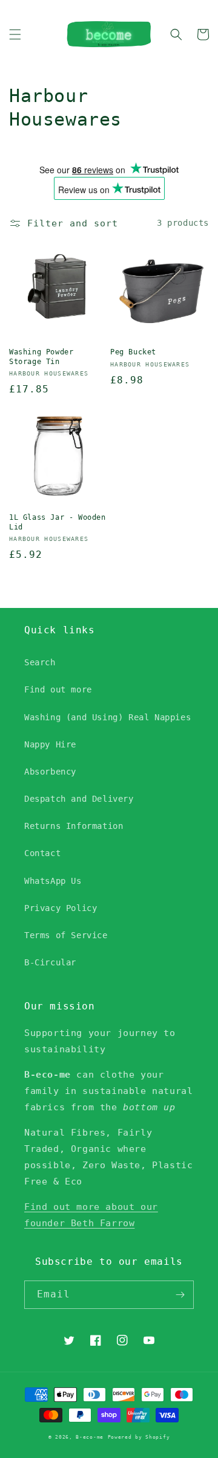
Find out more (58, 689)
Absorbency (50, 771)
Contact (42, 853)
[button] (15, 34)
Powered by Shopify (139, 1437)
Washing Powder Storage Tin (41, 357)
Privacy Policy (60, 908)
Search (40, 662)
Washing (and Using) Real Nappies (107, 717)
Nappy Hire (50, 744)
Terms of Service (66, 935)
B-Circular (50, 962)
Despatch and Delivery (79, 799)
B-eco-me (90, 1437)
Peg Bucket (133, 352)
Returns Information (73, 826)
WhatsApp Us (53, 881)
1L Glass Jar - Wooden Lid (57, 522)
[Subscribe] (180, 1295)
